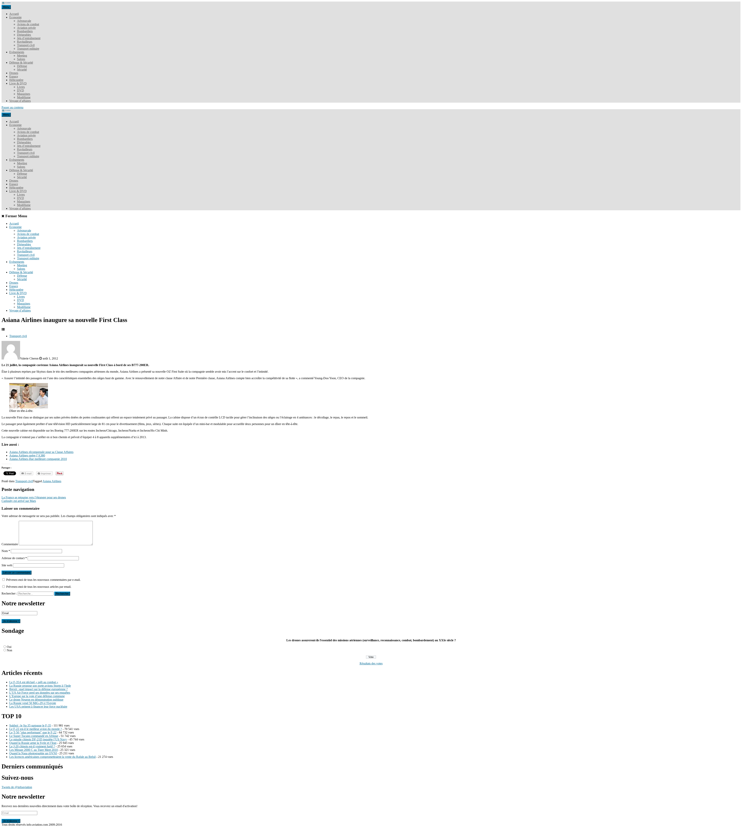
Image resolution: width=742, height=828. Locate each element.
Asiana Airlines (52, 481)
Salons (21, 59)
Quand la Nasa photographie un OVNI (33, 753)
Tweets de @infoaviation (17, 787)
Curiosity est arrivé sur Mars (19, 501)
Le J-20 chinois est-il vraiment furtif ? (32, 746)
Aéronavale (24, 20)
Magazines (23, 93)
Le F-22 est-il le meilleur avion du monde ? (35, 729)
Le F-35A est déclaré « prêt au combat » (33, 682)
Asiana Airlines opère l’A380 (27, 455)
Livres (21, 87)
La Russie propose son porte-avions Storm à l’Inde (40, 685)
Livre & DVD (18, 83)
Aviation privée (26, 27)
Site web (7, 565)
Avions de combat (28, 24)
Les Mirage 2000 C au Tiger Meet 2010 (33, 749)
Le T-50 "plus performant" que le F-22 (32, 732)
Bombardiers (25, 31)
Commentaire (10, 544)
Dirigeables (24, 34)
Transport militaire (28, 48)
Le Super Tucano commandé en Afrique (33, 736)
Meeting (22, 55)
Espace (13, 76)
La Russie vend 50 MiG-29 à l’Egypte (32, 703)
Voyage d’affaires (20, 100)
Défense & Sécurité (21, 62)
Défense (22, 66)
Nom (6, 551)
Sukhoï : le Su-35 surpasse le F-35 (30, 725)
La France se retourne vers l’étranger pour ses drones (34, 497)
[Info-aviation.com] (6, 3)
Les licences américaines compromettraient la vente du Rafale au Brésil (52, 756)
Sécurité (22, 69)
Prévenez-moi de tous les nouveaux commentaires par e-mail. (43, 579)
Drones (13, 73)
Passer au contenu (12, 107)
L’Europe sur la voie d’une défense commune (37, 696)
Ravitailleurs (24, 41)
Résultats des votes (371, 663)
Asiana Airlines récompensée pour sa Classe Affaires (41, 452)
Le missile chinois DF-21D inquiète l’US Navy (38, 739)
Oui (9, 646)
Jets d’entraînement (28, 38)
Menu (6, 7)
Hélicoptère (16, 80)
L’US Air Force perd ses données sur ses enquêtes (39, 692)
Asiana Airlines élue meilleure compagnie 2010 (38, 459)
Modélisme (24, 97)
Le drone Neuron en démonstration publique (36, 699)
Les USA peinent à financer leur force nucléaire (38, 706)
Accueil (14, 13)
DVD (20, 90)
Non (9, 650)
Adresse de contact (14, 558)
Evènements (16, 52)
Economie (15, 17)
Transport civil (26, 45)
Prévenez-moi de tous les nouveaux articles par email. (38, 586)
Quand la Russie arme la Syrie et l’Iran (32, 743)
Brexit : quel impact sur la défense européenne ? (38, 689)
